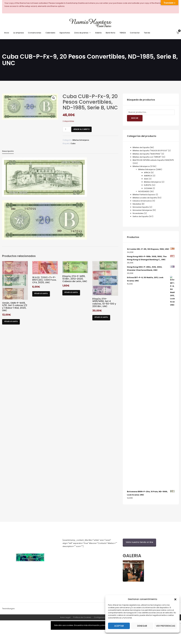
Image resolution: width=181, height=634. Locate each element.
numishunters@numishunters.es (77, 552)
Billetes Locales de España (145, 197)
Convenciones (34, 33)
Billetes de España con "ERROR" (147, 157)
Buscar (134, 118)
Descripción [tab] (8, 151)
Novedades (138, 213)
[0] (177, 32)
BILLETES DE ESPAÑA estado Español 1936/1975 (153, 160)
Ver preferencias (165, 625)
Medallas (137, 204)
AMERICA (148, 175)
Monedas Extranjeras (142, 210)
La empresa (18, 33)
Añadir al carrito (81, 129)
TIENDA (122, 33)
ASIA (146, 178)
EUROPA (147, 185)
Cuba (73, 143)
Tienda (147, 33)
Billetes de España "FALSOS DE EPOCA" (150, 150)
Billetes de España (141, 147)
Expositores (65, 33)
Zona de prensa (81, 33)
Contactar (135, 33)
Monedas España (141, 207)
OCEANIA (148, 188)
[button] (175, 599)
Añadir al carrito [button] (11, 321)
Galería (98, 33)
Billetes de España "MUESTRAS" (147, 153)
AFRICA (147, 172)
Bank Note (110, 33)
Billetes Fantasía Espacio (144, 194)
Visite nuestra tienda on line (139, 542)
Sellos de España (140, 216)
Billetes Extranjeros (81, 140)
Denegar (142, 625)
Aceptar (119, 625)
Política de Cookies (82, 617)
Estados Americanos (142, 200)
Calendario (50, 33)
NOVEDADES (143, 191)
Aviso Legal (65, 617)
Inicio (6, 33)
